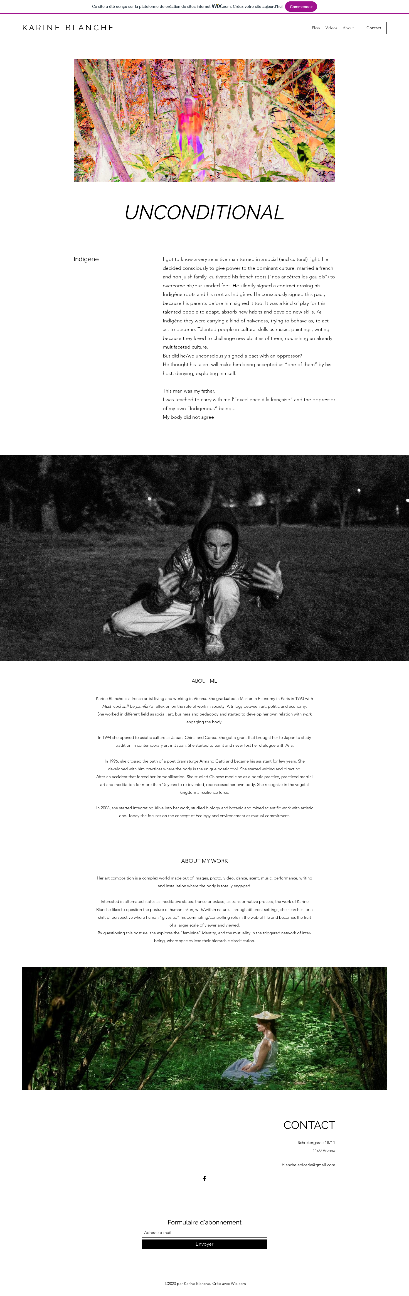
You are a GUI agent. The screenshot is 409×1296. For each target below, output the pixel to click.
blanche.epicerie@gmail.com (308, 1164)
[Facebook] (204, 1178)
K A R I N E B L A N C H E (67, 27)
